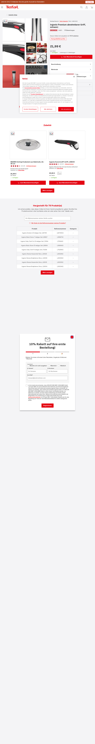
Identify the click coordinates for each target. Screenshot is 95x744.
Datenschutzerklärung (34, 397)
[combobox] (36, 371)
